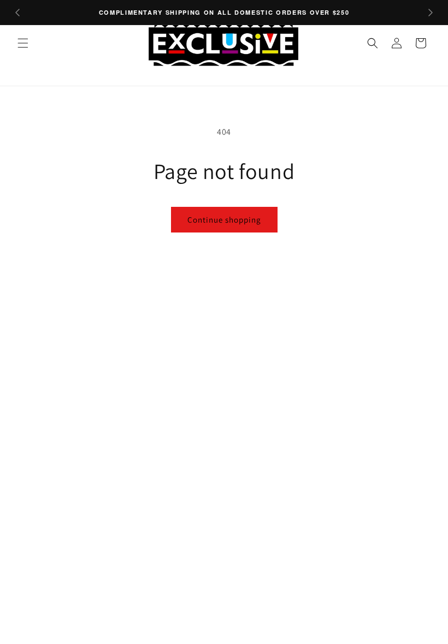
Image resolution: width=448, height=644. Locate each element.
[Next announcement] (430, 12)
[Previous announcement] (17, 12)
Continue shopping (224, 219)
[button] (23, 43)
